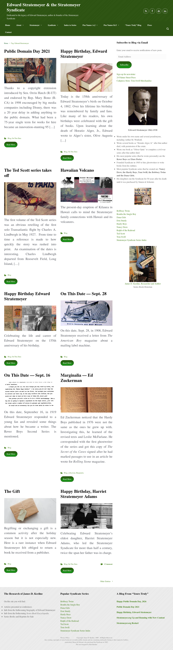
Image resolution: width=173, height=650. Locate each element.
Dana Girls (121, 217)
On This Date (16, 138)
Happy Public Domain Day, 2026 (131, 601)
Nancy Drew (122, 227)
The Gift (12, 491)
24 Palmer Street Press (126, 77)
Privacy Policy (65, 638)
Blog (9, 138)
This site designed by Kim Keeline (86, 644)
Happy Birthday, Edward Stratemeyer (84, 53)
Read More (11, 144)
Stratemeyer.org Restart (128, 623)
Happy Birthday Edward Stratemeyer (27, 296)
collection (71, 473)
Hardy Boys (122, 223)
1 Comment (108, 564)
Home (6, 43)
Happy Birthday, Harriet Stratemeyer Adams (83, 493)
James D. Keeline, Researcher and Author (143, 283)
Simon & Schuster (78, 642)
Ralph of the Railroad (126, 230)
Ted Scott (121, 233)
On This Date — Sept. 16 (27, 375)
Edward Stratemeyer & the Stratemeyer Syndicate (43, 7)
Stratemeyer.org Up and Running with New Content (141, 617)
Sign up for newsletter (126, 74)
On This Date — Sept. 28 (84, 293)
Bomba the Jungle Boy (126, 214)
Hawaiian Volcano (77, 170)
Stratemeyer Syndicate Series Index (132, 240)
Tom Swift (121, 236)
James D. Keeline (89, 638)
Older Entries (105, 581)
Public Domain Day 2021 (27, 51)
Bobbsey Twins (123, 210)
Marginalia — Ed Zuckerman (77, 377)
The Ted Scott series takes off (27, 172)
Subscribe (124, 64)
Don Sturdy (122, 220)
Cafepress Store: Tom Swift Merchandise (134, 80)
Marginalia (80, 473)
